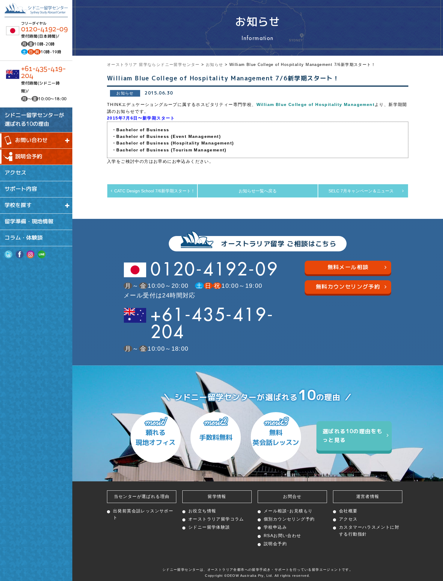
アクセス (15, 172)
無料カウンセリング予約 (348, 286)
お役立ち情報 (202, 510)
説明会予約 (28, 156)
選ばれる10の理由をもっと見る (352, 435)
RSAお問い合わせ (282, 535)
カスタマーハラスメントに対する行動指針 (369, 530)
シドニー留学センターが (34, 119)
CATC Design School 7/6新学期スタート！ (154, 190)
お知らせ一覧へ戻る (258, 190)
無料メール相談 (348, 267)
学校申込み (275, 527)
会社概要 (348, 510)
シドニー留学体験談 (209, 527)
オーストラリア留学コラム (216, 519)
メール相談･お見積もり (288, 510)
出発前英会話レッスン (143, 514)
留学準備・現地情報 (29, 221)
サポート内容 (21, 189)
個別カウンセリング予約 (289, 519)
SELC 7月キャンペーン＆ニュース (361, 190)
